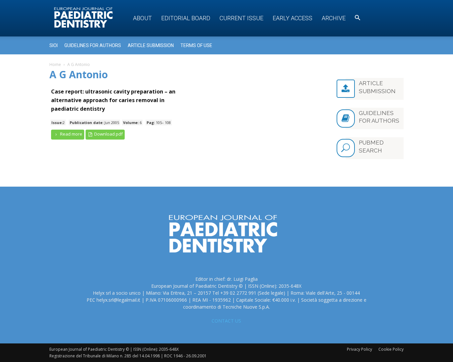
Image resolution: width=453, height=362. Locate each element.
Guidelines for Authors (92, 45)
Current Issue (241, 18)
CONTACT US (226, 321)
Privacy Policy (359, 349)
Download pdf (108, 134)
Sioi (53, 45)
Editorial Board (185, 18)
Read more (70, 134)
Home (55, 64)
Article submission (151, 45)
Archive (334, 18)
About (142, 18)
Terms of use (196, 45)
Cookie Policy (391, 349)
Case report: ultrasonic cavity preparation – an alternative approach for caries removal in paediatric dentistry (113, 100)
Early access (292, 18)
